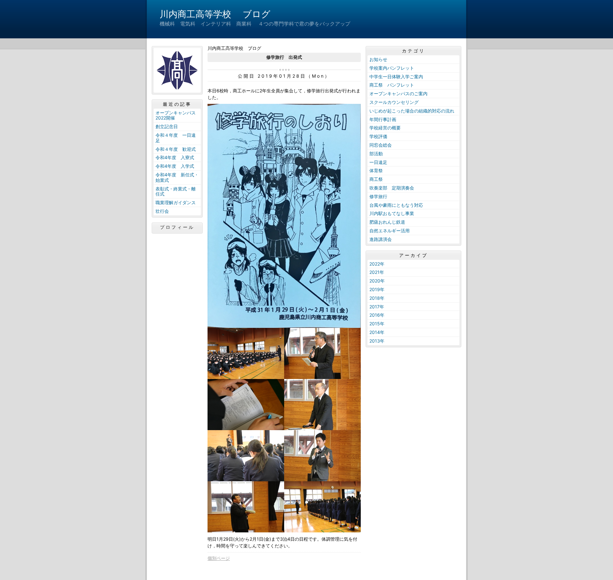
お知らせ (378, 59)
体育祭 (376, 170)
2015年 (376, 323)
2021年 (376, 272)
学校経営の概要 (385, 127)
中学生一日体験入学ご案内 (396, 76)
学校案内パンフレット (391, 68)
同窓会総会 (380, 145)
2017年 (376, 306)
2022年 (376, 264)
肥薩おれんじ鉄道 (387, 222)
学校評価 (378, 136)
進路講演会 (380, 239)
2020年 (377, 280)
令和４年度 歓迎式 (175, 149)
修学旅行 (378, 196)
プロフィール (177, 227)
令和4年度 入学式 (174, 166)
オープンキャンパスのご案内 (398, 93)
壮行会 (162, 211)
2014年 (376, 332)
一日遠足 (378, 162)
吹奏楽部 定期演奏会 (391, 187)
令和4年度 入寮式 (174, 157)
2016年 (376, 315)
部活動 (376, 153)
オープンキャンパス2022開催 (175, 115)
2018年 (376, 298)
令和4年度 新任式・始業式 (177, 177)
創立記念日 (166, 126)
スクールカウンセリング (394, 102)
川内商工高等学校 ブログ (215, 14)
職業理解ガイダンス (175, 202)
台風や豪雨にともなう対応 (396, 205)
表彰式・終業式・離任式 (175, 191)
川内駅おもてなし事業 (391, 213)
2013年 (376, 341)
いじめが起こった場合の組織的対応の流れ (411, 110)
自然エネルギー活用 (389, 230)
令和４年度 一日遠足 (175, 137)
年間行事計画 (382, 119)
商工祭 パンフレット (391, 85)
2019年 (376, 289)
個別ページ (219, 558)
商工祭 (376, 179)
